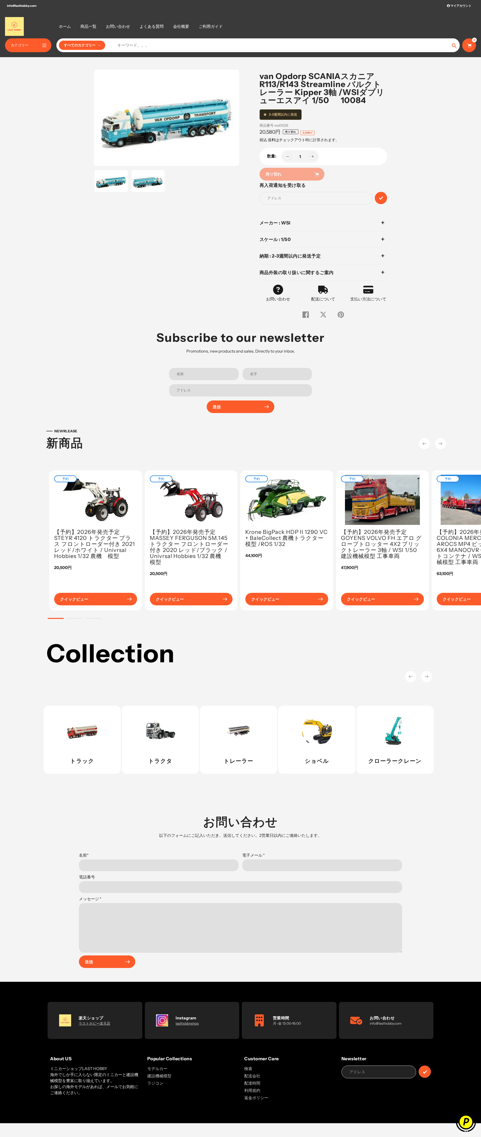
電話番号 (87, 876)
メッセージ (90, 898)
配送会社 (252, 1075)
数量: (271, 155)
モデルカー (157, 1068)
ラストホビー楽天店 (94, 1023)
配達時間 (252, 1083)
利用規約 (252, 1090)
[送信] (425, 1072)
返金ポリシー (256, 1097)
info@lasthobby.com (21, 6)
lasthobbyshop (187, 1023)
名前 (84, 855)
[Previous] (424, 443)
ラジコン (155, 1083)
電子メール (253, 855)
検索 (248, 1068)
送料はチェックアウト (286, 139)
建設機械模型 (159, 1075)
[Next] (440, 443)
